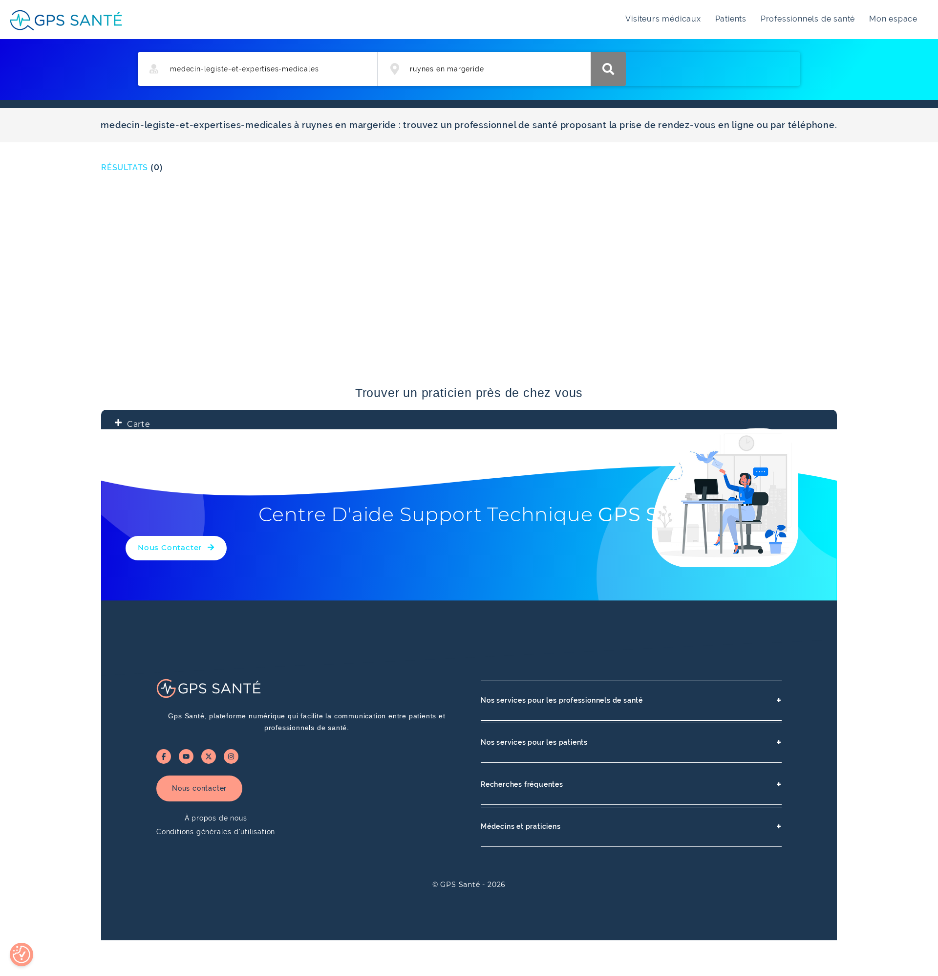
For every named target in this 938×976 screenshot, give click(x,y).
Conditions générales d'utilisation (215, 832)
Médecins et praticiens (631, 827)
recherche (608, 69)
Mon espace (893, 18)
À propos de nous (216, 818)
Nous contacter (199, 788)
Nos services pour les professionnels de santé (631, 700)
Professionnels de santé (808, 18)
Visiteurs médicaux (663, 18)
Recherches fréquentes (631, 784)
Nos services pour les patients (631, 742)
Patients (730, 18)
